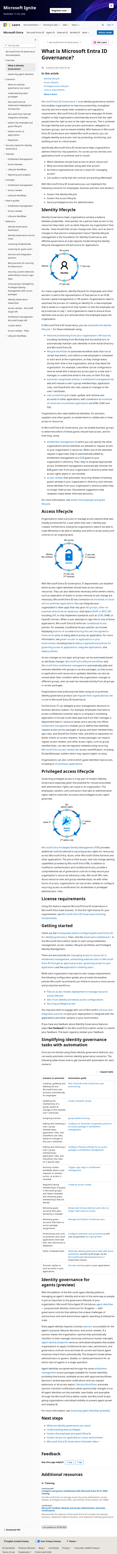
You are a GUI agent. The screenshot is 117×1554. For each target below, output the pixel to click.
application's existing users (78, 967)
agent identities (104, 1304)
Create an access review (79, 1184)
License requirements (54, 89)
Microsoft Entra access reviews (58, 749)
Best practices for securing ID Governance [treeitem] (21, 265)
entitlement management (61, 441)
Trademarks (23, 1552)
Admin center (105, 32)
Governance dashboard (96, 937)
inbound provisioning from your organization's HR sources (79, 335)
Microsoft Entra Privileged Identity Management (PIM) (71, 847)
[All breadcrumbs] (44, 42)
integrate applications (90, 647)
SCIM (100, 615)
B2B (82, 457)
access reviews (55, 477)
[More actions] (112, 42)
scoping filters (95, 1236)
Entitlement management (55, 725)
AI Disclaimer (8, 1548)
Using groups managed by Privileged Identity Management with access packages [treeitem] (21, 289)
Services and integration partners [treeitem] (19, 256)
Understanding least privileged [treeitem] (18, 95)
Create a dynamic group (79, 1100)
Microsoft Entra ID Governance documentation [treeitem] (20, 53)
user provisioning (56, 395)
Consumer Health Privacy (86, 1548)
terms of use (62, 631)
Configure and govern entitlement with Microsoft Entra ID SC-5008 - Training (75, 1492)
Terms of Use (8, 1552)
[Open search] (103, 24)
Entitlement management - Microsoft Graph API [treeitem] (21, 318)
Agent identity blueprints (55, 1342)
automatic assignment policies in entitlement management (79, 379)
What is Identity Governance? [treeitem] (16, 67)
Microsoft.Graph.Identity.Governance (85, 1257)
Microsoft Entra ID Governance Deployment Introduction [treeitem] (20, 105)
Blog (41, 1548)
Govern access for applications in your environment (75, 1437)
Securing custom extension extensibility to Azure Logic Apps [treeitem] (21, 275)
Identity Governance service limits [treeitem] (21, 237)
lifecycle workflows (57, 351)
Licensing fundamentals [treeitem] (19, 244)
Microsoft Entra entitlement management (64, 665)
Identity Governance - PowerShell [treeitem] (18, 301)
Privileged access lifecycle (56, 86)
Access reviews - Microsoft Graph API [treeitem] (20, 310)
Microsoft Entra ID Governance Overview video (72, 1441)
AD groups (91, 607)
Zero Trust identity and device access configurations (75, 999)
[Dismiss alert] (111, 5)
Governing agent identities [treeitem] (21, 74)
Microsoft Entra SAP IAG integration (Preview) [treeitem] (19, 116)
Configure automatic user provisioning (86, 1233)
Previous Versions (26, 1548)
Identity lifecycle (51, 78)
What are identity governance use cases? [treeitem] (19, 86)
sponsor (87, 1326)
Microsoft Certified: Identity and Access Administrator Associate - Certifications (74, 1509)
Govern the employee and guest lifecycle (69, 1433)
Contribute (54, 1548)
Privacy (65, 1548)
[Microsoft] (5, 25)
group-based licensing (79, 1118)
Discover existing (76, 1265)
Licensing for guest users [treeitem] (20, 249)
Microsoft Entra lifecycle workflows (84, 661)
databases (72, 611)
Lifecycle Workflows (86, 1384)
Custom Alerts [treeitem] (14, 325)
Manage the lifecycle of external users (86, 1219)
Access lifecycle (51, 82)
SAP (54, 615)
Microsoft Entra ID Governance (64, 42)
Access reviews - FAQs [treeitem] (18, 330)
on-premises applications (68, 763)
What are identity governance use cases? (69, 1425)
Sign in (110, 24)
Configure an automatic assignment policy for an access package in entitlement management (90, 1126)
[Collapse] (35, 40)
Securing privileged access (61, 1003)
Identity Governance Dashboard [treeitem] (17, 228)
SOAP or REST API (101, 611)
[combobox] (19, 45)
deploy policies (50, 651)
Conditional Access (96, 623)
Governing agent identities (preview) (90, 1410)
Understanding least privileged (63, 1429)
